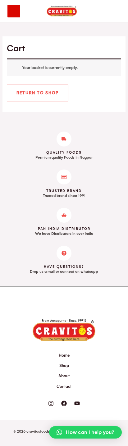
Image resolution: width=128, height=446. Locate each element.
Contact (64, 386)
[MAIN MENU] (13, 11)
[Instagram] (51, 403)
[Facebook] (64, 403)
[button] (85, 432)
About (64, 376)
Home (64, 355)
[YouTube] (77, 403)
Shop (64, 365)
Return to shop (37, 93)
